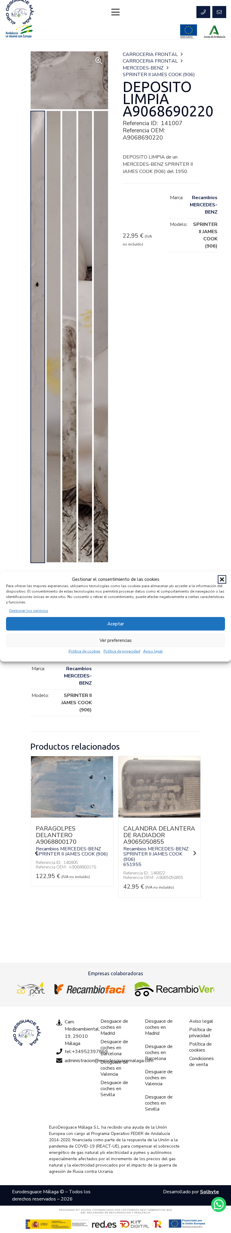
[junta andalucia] (214, 31)
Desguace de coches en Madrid (114, 1027)
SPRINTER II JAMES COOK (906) (159, 74)
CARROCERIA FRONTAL (150, 54)
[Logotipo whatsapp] (218, 1204)
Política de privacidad (121, 651)
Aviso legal (153, 651)
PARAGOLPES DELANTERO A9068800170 (56, 835)
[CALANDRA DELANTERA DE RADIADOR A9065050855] (160, 816)
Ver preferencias (116, 640)
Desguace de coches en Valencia (114, 1068)
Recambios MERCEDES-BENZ (203, 204)
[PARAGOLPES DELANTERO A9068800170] (72, 816)
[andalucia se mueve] (19, 31)
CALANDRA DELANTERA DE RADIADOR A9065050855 (159, 835)
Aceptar (115, 624)
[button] (222, 579)
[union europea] (188, 31)
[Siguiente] (194, 853)
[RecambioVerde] (174, 989)
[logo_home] (89, 989)
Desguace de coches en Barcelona (114, 1047)
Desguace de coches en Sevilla (114, 1088)
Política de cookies (84, 651)
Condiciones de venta (201, 1061)
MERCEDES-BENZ (143, 68)
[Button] (203, 12)
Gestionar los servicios (28, 610)
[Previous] (36, 853)
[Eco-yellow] (31, 989)
